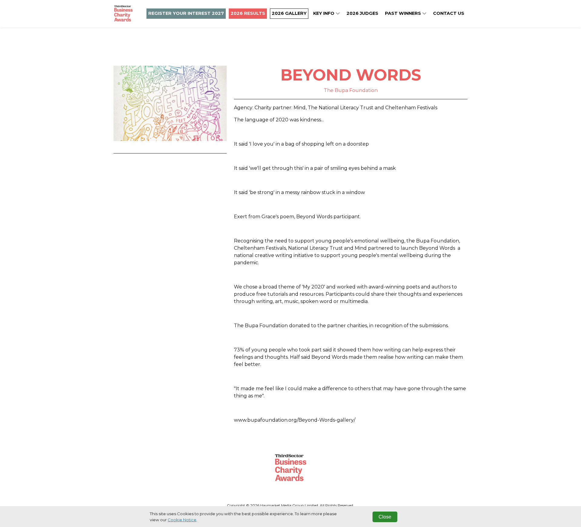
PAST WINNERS (403, 13)
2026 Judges (362, 13)
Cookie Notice (182, 519)
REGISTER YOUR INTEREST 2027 (186, 13)
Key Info (324, 13)
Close (385, 516)
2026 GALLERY (289, 13)
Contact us (448, 13)
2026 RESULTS (248, 13)
